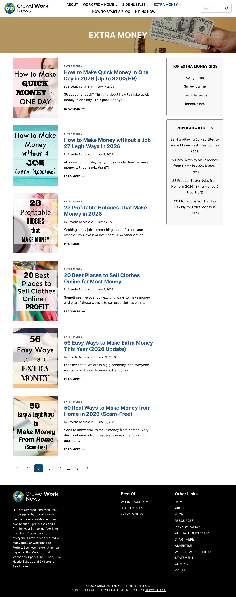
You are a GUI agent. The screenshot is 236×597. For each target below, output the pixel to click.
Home (179, 502)
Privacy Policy (187, 527)
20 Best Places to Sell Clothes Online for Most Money (102, 278)
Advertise (183, 546)
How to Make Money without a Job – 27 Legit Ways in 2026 (109, 143)
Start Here (184, 539)
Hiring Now (145, 12)
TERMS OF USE (155, 590)
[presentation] (35, 88)
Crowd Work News (109, 585)
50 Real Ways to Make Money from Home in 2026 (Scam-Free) (107, 411)
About (72, 4)
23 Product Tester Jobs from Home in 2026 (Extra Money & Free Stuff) (194, 186)
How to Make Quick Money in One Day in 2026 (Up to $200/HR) (106, 75)
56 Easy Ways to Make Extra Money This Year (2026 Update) (108, 346)
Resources (184, 520)
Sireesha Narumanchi (81, 86)
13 (76, 468)
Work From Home (135, 502)
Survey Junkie (195, 86)
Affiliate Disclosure (193, 533)
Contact (182, 564)
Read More (74, 108)
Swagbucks (195, 78)
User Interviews (195, 95)
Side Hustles (132, 508)
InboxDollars (195, 104)
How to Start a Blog (111, 12)
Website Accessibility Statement (193, 554)
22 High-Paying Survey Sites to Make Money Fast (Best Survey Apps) (195, 145)
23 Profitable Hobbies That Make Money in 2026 (105, 210)
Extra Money (73, 66)
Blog (179, 514)
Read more (20, 566)
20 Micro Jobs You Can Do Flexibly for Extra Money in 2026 (195, 207)
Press (180, 570)
